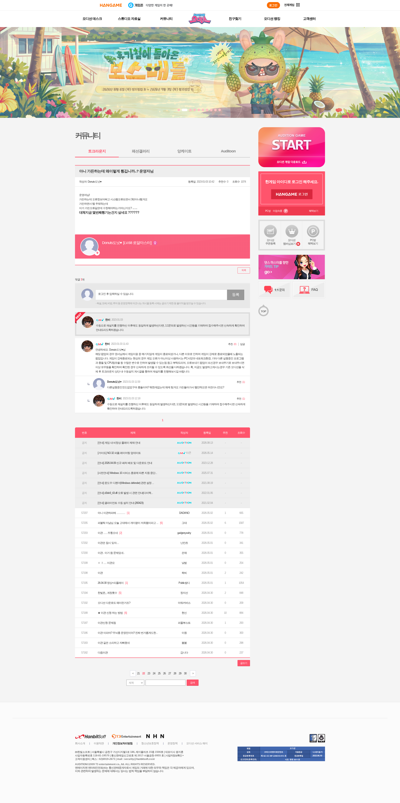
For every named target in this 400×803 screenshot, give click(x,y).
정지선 (184, 592)
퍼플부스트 (184, 622)
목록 (243, 270)
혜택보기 (313, 210)
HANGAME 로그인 (291, 194)
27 (169, 673)
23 (149, 673)
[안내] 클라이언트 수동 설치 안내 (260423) (120, 502)
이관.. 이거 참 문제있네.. (111, 552)
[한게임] (111, 5)
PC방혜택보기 (313, 242)
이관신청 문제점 (107, 622)
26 (164, 673)
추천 (230, 344)
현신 (184, 612)
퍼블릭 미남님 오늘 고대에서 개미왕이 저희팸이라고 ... (130, 522)
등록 (235, 295)
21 (138, 673)
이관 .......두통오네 (110, 532)
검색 (192, 682)
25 (159, 673)
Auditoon (228, 151)
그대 (184, 522)
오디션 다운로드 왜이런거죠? (114, 602)
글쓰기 (243, 663)
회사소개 (80, 743)
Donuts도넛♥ (94, 181)
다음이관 (103, 652)
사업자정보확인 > (175, 755)
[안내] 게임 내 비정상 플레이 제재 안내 (119, 442)
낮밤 (184, 562)
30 (185, 673)
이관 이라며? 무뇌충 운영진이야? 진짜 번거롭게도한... (128, 632)
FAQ (309, 289)
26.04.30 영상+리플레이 (113, 582)
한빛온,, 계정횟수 (109, 592)
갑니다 (184, 652)
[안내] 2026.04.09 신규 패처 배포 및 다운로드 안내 (125, 462)
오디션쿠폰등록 (270, 242)
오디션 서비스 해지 (197, 743)
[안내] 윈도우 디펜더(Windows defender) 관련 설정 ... (126, 482)
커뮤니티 (166, 18)
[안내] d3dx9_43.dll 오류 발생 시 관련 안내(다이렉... (125, 492)
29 (180, 673)
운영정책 (173, 743)
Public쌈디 (184, 582)
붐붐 (184, 642)
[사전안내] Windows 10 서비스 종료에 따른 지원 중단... (127, 472)
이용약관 (99, 743)
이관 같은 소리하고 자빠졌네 (114, 642)
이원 (184, 632)
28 (175, 673)
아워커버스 (184, 602)
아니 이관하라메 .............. (113, 512)
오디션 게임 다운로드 (291, 162)
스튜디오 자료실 (129, 18)
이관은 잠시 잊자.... (108, 542)
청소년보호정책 (150, 743)
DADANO (184, 512)
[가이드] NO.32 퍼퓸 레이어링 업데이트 (119, 452)
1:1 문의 (274, 289)
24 (154, 673)
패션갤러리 (141, 151)
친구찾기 (235, 18)
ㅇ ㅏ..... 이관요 (106, 562)
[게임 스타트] (291, 142)
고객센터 (309, 18)
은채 (184, 552)
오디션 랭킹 (272, 18)
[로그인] (273, 5)
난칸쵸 (184, 542)
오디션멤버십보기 (289, 242)
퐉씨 (184, 572)
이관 (100, 572)
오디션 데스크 (92, 18)
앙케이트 (184, 151)
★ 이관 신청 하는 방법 (112, 612)
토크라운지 (97, 151)
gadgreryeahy (184, 532)
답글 (242, 344)
